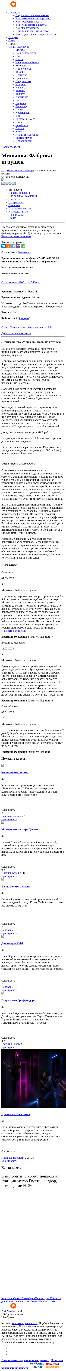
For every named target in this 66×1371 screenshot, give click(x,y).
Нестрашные (16, 202)
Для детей (14, 199)
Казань (19, 131)
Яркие (12, 217)
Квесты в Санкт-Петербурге (20, 170)
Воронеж (20, 103)
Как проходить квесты (28, 21)
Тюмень (20, 90)
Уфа (17, 115)
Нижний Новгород (26, 134)
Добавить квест (10, 146)
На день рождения (19, 192)
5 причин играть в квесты (31, 24)
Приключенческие (19, 208)
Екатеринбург (23, 137)
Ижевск (20, 87)
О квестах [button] (14, 12)
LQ (2, 170)
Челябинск (21, 125)
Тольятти (20, 93)
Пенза (19, 59)
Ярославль (21, 78)
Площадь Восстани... (14, 1157)
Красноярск (22, 112)
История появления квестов (32, 30)
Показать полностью (13, 630)
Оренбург (21, 74)
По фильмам (15, 214)
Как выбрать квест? (27, 27)
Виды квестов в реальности (32, 15)
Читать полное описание (16, 236)
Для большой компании (22, 195)
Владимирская (10, 872)
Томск (19, 71)
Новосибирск (23, 140)
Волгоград (21, 106)
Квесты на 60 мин (28, 1301)
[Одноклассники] (8, 246)
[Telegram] (13, 246)
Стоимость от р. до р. (20, 282)
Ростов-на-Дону (25, 118)
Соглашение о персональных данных (25, 1360)
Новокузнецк (23, 68)
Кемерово (21, 65)
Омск (18, 122)
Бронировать (9, 819)
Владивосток (23, 81)
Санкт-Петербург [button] (18, 46)
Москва (20, 49)
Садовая (6, 929)
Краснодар (21, 96)
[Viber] (18, 246)
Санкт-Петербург (25, 52)
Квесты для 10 (43, 1298)
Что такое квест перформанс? (33, 18)
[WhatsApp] (23, 246)
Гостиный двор (10, 1043)
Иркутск (20, 84)
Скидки (13, 37)
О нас (11, 40)
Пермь (19, 109)
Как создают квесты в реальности (35, 34)
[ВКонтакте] (3, 246)
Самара (19, 128)
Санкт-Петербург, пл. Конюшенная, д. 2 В (26, 327)
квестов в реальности (24, 1323)
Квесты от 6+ (47, 1301)
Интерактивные (18, 211)
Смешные (14, 205)
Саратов (20, 100)
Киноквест (24, 252)
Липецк (20, 56)
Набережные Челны (27, 62)
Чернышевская (10, 816)
